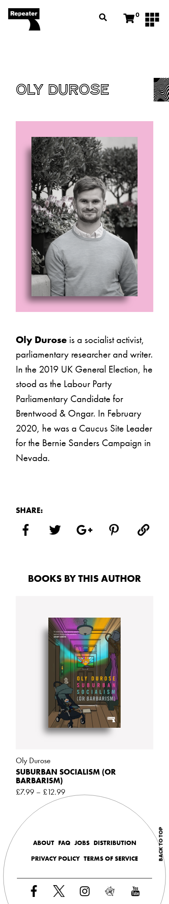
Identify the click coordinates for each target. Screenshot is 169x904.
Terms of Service (111, 858)
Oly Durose (33, 760)
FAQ (64, 843)
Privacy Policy (55, 858)
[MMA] (152, 19)
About (43, 843)
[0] (128, 18)
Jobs (82, 843)
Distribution (115, 843)
